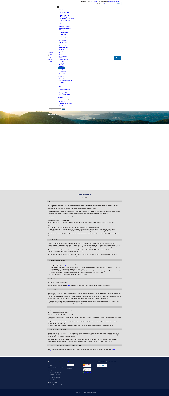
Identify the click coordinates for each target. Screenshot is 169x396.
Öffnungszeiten (107, 3)
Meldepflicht (51, 201)
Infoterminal (62, 66)
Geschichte (62, 22)
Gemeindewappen (64, 17)
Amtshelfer (61, 49)
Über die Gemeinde (64, 12)
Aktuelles (60, 76)
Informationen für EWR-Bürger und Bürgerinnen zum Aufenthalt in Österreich (66, 345)
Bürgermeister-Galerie (65, 20)
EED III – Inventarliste (64, 58)
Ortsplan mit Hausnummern (65, 28)
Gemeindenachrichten (64, 78)
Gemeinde (60, 9)
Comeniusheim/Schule (64, 89)
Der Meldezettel (51, 278)
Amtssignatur (62, 51)
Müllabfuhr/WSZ (63, 70)
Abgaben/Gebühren (63, 47)
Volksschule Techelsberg (64, 94)
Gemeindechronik (64, 15)
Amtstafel (61, 52)
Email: (55, 384)
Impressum (69, 368)
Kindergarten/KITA (63, 92)
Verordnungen (62, 71)
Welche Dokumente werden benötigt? (56, 260)
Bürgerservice (61, 45)
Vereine (61, 105)
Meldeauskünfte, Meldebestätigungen (56, 307)
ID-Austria (61, 64)
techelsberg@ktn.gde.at (113, 1)
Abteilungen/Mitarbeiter (64, 26)
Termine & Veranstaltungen (65, 80)
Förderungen (62, 63)
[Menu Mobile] (58, 7)
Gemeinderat (63, 34)
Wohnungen (62, 73)
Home (51, 117)
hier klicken (67, 256)
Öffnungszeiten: (51, 370)
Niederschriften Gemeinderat (67, 37)
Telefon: (53, 382)
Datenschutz (70, 371)
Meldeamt (61, 68)
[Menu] (63, 76)
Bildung (59, 86)
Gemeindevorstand (64, 32)
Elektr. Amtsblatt (63, 56)
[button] (84, 201)
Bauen (60, 54)
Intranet (69, 362)
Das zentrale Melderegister (54, 289)
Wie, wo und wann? (52, 239)
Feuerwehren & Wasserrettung (67, 18)
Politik (60, 30)
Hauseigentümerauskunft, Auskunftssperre (57, 329)
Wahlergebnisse (63, 42)
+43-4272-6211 (93, 1)
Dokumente (62, 84)
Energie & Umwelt (63, 59)
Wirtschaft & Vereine (63, 99)
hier (69, 285)
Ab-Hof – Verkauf (63, 101)
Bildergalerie (63, 23)
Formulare (61, 61)
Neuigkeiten (62, 82)
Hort (60, 91)
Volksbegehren (62, 40)
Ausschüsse (62, 36)
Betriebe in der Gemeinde (65, 103)
